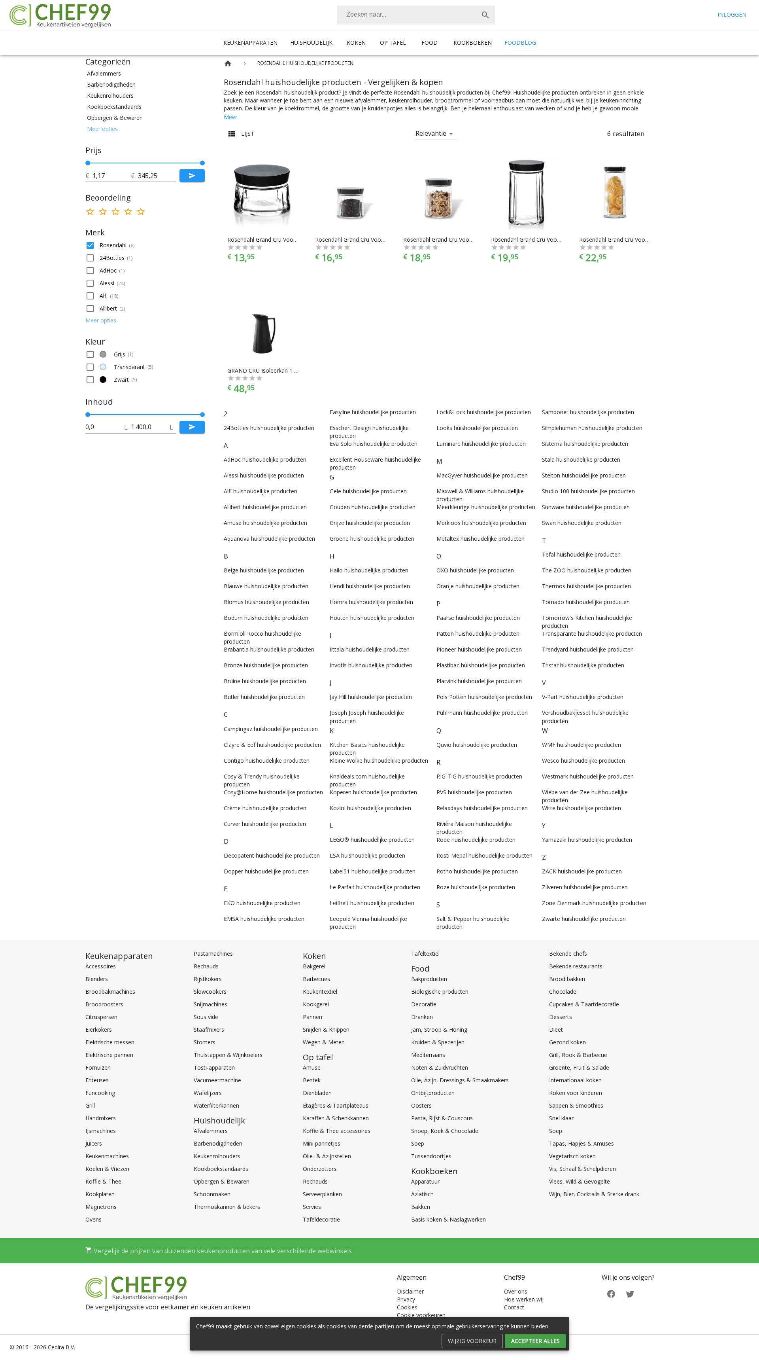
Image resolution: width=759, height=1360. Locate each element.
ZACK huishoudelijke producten (582, 871)
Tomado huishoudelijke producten (586, 602)
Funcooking (100, 1093)
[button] (145, 73)
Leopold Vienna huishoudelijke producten (368, 922)
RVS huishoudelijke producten (474, 792)
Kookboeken (472, 42)
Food (429, 42)
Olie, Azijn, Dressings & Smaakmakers (460, 1080)
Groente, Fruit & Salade (579, 1067)
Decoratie (423, 1004)
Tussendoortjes (431, 1156)
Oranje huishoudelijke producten (477, 586)
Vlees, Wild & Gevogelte (579, 1181)
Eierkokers (98, 1029)
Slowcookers (210, 991)
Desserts (560, 1017)
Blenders (96, 979)
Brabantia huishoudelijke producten (269, 649)
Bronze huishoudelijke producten (266, 665)
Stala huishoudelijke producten (581, 459)
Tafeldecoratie (321, 1219)
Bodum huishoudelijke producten (266, 617)
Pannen (312, 1017)
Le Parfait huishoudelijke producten (375, 887)
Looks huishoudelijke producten (477, 428)
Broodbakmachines (110, 991)
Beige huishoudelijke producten (264, 570)
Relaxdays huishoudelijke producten (482, 808)
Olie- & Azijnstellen (327, 1156)
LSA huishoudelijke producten (367, 855)
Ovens (93, 1219)
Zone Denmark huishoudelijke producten (594, 903)
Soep (417, 1143)
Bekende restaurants (575, 966)
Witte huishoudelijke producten (581, 808)
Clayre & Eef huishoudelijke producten (272, 744)
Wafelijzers (208, 1093)
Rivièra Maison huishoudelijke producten (474, 827)
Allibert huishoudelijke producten (265, 507)
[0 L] (87, 414)
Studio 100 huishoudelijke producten (588, 491)
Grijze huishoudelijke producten (370, 523)
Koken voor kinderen (575, 1093)
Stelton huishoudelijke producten (584, 475)
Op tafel (393, 42)
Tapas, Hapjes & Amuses (581, 1143)
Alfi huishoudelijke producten (260, 491)
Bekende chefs (568, 953)
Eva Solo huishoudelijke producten (373, 443)
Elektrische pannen (109, 1055)
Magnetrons (101, 1206)
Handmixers (100, 1118)
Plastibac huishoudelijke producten (480, 665)
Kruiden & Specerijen (437, 1042)
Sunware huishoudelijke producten (586, 507)
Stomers (204, 1042)
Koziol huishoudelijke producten (370, 808)
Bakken (420, 1206)
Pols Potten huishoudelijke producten (484, 697)
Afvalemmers (211, 1131)
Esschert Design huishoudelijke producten (369, 431)
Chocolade (562, 991)
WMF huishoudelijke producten (581, 744)
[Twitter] (630, 1293)
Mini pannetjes (321, 1143)
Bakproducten (429, 979)
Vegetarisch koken (572, 1156)
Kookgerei (316, 1004)
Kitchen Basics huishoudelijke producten (367, 748)
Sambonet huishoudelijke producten (588, 412)
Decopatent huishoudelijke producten (272, 855)
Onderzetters (319, 1168)
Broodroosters (104, 1004)
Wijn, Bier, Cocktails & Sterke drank (594, 1194)
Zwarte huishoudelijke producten (584, 918)
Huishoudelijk (311, 42)
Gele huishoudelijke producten (368, 491)
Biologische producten (439, 991)
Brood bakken (567, 979)
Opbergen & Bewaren (221, 1181)
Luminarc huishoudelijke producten (481, 443)
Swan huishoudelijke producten (581, 523)
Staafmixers (209, 1029)
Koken (356, 42)
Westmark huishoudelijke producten (588, 776)
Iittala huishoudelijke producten (370, 649)
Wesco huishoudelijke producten (583, 760)
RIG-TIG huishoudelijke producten (479, 776)
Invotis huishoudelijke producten (371, 665)
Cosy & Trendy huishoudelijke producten (262, 780)
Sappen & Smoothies (576, 1105)
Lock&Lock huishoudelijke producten (483, 412)
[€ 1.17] (87, 163)
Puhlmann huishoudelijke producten (482, 712)
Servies (312, 1206)
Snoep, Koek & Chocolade (444, 1131)
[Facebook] (611, 1293)
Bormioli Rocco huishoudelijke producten (262, 637)
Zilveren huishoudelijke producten (585, 887)
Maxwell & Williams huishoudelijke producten (480, 495)
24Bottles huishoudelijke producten (269, 428)
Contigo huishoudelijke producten (267, 760)
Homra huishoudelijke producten (371, 602)
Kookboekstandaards (221, 1168)
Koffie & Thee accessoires (336, 1131)
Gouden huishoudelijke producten (372, 507)
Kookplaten (100, 1194)
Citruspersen (101, 1017)
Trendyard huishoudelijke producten (588, 649)
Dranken (422, 1017)
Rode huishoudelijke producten (475, 839)
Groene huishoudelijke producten (372, 538)
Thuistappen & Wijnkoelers (228, 1055)
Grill (90, 1105)
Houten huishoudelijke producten (372, 617)
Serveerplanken (322, 1194)
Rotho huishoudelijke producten (477, 871)
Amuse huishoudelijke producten (265, 523)
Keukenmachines (107, 1156)
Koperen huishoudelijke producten (373, 792)
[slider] (145, 163)
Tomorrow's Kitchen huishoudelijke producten (587, 621)
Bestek (312, 1080)
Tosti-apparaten (214, 1067)
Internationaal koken (575, 1080)
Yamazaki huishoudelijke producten (587, 839)
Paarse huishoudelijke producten (478, 617)
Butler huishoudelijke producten (264, 697)
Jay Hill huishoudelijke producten (371, 697)
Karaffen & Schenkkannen (336, 1118)
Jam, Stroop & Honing (439, 1029)
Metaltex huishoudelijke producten (480, 538)
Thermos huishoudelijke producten (586, 586)
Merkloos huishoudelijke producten (481, 523)
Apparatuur (425, 1181)
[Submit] (192, 175)
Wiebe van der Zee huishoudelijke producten (585, 796)
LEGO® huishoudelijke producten (372, 839)
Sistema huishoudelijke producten (585, 443)
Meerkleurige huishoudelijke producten (485, 507)
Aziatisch (422, 1194)
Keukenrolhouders (217, 1156)
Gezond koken (567, 1042)
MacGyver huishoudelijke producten (482, 475)
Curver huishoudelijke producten (265, 824)
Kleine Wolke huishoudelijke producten (379, 760)
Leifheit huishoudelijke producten (372, 903)
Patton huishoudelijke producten (477, 633)
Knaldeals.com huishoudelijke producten (367, 780)
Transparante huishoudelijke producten (592, 633)
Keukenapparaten (250, 42)
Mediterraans (428, 1055)
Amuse (312, 1067)
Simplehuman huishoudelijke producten (592, 428)
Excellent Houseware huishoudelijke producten (375, 463)
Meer (230, 117)
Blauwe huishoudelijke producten (266, 586)
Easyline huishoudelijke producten (373, 412)
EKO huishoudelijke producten (262, 903)
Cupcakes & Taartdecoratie (584, 1004)
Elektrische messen (109, 1042)
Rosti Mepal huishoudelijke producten (484, 855)
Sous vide (206, 1017)
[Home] (228, 63)
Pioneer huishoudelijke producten (479, 649)
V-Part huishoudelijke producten (582, 697)
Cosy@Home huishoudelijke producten (273, 792)
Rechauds (206, 966)
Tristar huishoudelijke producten (583, 665)
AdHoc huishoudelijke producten (265, 459)
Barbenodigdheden (218, 1143)
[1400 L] (202, 414)
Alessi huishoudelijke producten (264, 475)
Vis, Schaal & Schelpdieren (582, 1168)
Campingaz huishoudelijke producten (271, 729)
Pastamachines (213, 953)
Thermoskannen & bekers (227, 1206)
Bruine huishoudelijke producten (265, 681)
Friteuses (97, 1080)
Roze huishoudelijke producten (475, 887)
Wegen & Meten (324, 1042)
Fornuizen (98, 1067)
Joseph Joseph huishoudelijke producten (367, 716)
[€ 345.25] (202, 163)
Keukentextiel (320, 991)
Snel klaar (561, 1118)
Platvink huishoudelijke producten (479, 681)
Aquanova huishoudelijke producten (269, 538)
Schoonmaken (212, 1194)
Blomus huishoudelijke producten (266, 602)
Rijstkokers (208, 979)
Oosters (421, 1105)
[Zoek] (485, 15)
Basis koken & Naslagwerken (448, 1219)
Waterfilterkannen (216, 1105)
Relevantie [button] (430, 133)
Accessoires (100, 966)
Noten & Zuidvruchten (439, 1067)
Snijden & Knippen (326, 1029)
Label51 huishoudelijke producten (372, 871)
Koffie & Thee (103, 1181)
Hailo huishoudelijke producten (369, 570)
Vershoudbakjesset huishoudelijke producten (585, 716)
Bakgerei (314, 966)
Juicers (93, 1143)
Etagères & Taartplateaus (335, 1105)
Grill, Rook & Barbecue (578, 1055)
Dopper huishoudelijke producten (266, 871)
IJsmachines (100, 1131)
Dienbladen (317, 1093)
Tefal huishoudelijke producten (581, 554)
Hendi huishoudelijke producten (370, 586)
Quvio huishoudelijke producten (476, 744)
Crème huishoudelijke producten (265, 808)
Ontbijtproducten (433, 1093)
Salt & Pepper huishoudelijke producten (473, 922)
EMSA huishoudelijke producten (264, 918)
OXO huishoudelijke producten (475, 570)
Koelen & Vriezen (107, 1168)
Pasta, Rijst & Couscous (442, 1118)
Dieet (556, 1029)
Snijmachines (210, 1004)
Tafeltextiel (425, 953)
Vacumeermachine (217, 1080)
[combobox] (416, 15)
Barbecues (316, 979)
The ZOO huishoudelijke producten (586, 570)
